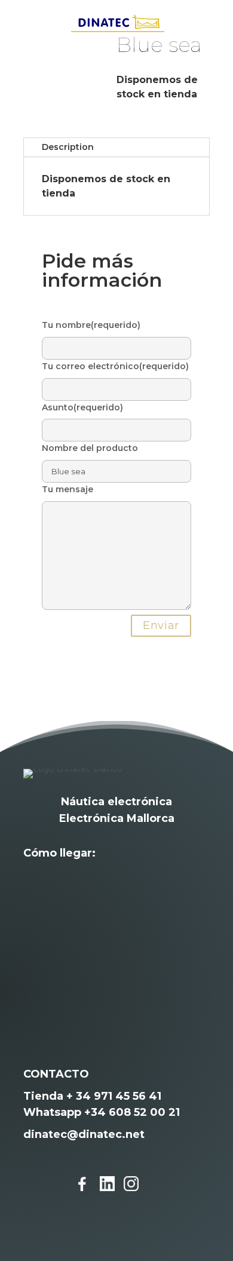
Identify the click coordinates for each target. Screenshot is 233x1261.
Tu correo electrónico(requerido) (115, 366)
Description (68, 147)
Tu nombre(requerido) (91, 325)
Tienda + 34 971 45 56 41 (92, 1096)
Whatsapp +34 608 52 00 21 (101, 1112)
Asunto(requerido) (82, 407)
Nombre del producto (90, 448)
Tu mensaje (67, 489)
